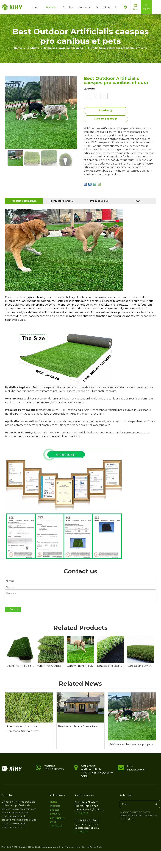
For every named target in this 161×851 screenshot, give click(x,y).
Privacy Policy (96, 847)
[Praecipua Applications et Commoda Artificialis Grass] (29, 707)
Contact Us (56, 825)
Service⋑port (104, 7)
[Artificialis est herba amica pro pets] (132, 716)
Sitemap (85, 847)
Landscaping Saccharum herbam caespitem (110, 665)
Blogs (53, 821)
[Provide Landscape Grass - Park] (81, 707)
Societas (67, 7)
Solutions (84, 7)
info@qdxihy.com (136, 769)
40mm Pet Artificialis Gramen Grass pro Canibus (50, 665)
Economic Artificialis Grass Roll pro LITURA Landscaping (20, 665)
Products (50, 7)
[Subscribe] (156, 804)
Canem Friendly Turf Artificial (80, 665)
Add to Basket (104, 118)
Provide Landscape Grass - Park (77, 726)
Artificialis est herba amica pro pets (131, 744)
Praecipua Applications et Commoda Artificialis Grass (23, 729)
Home (35, 7)
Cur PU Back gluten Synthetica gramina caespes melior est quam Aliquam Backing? (87, 828)
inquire (104, 110)
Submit (14, 609)
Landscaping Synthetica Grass (140, 665)
